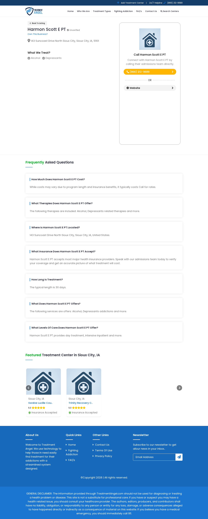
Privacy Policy (103, 456)
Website (134, 88)
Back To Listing (38, 23)
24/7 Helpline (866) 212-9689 (166, 2)
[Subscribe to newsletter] (179, 457)
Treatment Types (102, 11)
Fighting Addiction (123, 11)
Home (70, 11)
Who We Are (83, 11)
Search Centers (170, 11)
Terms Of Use (103, 450)
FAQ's (139, 11)
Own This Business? (38, 33)
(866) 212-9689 (139, 72)
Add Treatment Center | (133, 2)
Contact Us (151, 11)
